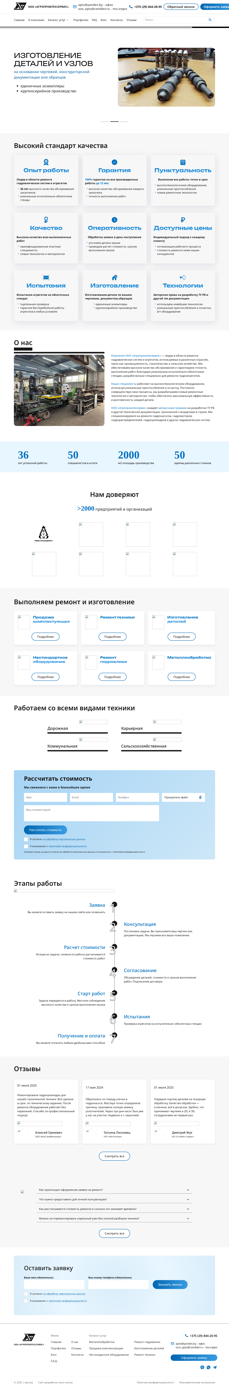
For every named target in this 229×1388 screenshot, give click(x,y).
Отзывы (132, 20)
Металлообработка (101, 1342)
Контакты (116, 20)
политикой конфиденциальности (68, 846)
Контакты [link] (77, 1354)
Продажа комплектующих (106, 1348)
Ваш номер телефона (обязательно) (110, 1277)
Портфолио (80, 20)
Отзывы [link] (76, 1348)
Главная (19, 20)
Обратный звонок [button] (181, 7)
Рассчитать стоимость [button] (45, 830)
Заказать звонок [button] (170, 1284)
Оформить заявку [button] (194, 1358)
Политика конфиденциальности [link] (155, 1382)
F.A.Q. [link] (54, 1361)
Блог (104, 20)
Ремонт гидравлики (147, 1342)
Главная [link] (56, 1342)
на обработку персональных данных (64, 839)
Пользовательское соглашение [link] (197, 1382)
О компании (36, 20)
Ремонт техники (144, 1354)
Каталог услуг (57, 20)
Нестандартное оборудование (109, 1354)
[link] (46, 637)
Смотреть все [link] (114, 1156)
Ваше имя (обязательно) (38, 1277)
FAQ (94, 20)
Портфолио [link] (58, 1348)
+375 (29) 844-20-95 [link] (203, 1336)
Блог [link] (54, 1354)
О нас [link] (74, 1342)
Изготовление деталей (149, 1348)
